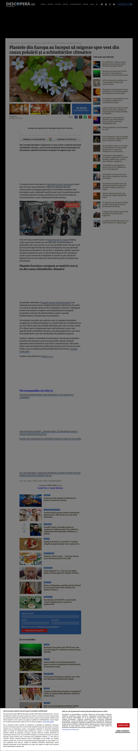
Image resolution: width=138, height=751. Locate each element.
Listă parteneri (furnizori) (70, 729)
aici (49, 736)
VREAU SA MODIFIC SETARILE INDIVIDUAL (122, 731)
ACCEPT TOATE (123, 725)
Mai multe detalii (48, 721)
